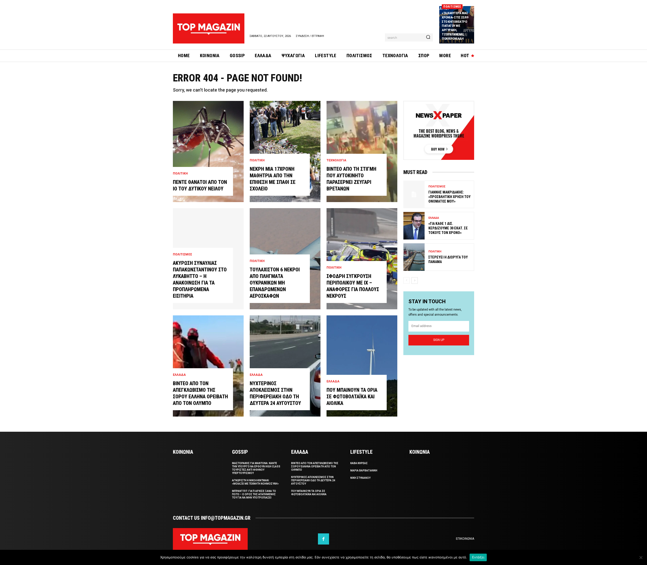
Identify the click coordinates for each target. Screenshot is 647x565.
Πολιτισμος (452, 6)
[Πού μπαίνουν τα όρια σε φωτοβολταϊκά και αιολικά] (362, 366)
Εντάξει (478, 557)
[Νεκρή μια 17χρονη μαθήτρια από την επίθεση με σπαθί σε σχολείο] (285, 151)
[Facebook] (323, 539)
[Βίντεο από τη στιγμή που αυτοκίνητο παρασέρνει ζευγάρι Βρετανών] (362, 151)
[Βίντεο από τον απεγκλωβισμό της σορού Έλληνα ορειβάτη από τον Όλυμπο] (208, 366)
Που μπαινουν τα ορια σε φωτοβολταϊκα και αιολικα (352, 396)
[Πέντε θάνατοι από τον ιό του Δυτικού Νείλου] (208, 151)
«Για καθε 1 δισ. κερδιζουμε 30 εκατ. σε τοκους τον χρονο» (448, 228)
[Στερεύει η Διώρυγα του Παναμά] (414, 257)
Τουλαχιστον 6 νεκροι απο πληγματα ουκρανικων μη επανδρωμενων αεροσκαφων (275, 283)
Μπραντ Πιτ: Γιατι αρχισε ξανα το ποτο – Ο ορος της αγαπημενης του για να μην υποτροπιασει (254, 494)
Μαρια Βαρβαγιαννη (363, 470)
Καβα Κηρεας (359, 463)
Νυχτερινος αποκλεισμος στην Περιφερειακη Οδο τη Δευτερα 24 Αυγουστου (313, 480)
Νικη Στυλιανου (360, 477)
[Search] (428, 37)
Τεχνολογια (336, 160)
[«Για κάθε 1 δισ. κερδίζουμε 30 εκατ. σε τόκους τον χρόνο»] (414, 226)
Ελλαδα (179, 374)
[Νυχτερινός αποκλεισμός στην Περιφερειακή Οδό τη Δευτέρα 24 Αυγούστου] (285, 366)
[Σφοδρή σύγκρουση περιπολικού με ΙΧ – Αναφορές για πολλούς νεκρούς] (362, 258)
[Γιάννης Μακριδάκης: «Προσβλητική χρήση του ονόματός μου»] (414, 194)
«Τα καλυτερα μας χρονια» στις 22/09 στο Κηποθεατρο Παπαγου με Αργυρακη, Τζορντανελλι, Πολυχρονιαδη (455, 25)
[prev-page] (406, 280)
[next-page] (414, 280)
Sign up (438, 340)
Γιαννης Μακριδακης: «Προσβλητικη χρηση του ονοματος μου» (449, 196)
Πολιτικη (180, 173)
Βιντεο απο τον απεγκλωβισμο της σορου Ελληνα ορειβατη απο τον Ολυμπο (314, 466)
